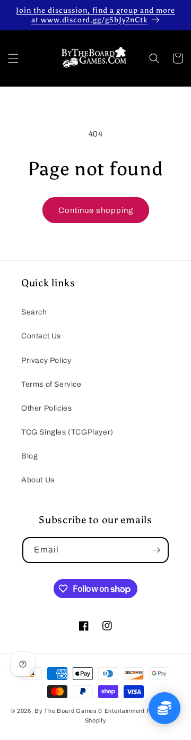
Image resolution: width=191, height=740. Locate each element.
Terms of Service (51, 384)
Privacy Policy (46, 360)
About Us (38, 480)
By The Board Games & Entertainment (89, 711)
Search (34, 312)
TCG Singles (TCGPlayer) (67, 432)
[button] (13, 58)
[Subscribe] (156, 550)
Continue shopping (95, 210)
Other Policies (46, 408)
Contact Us (41, 336)
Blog (29, 456)
